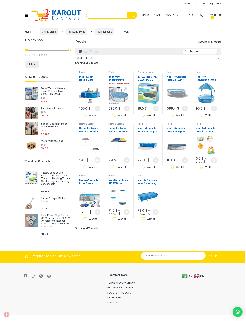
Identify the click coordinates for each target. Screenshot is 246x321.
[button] (238, 312)
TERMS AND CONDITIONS (121, 282)
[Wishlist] (191, 15)
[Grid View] (80, 51)
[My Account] (201, 15)
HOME (145, 15)
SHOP (202, 3)
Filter (32, 64)
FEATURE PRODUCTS (119, 292)
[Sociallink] (25, 276)
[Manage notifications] (6, 314)
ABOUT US (172, 15)
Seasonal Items (77, 31)
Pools (82, 72)
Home (28, 31)
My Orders (215, 3)
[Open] (28, 15)
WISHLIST (189, 3)
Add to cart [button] (97, 108)
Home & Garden (87, 124)
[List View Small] (96, 51)
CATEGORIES (49, 31)
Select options (96, 160)
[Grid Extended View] (85, 51)
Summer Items (104, 31)
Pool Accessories (146, 72)
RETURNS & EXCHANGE (120, 287)
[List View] (90, 51)
